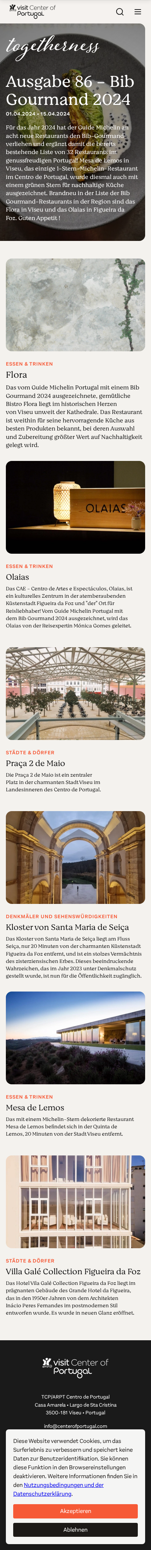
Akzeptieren (75, 1511)
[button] (137, 11)
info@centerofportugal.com (75, 1426)
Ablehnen (75, 1529)
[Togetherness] (53, 48)
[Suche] (120, 11)
